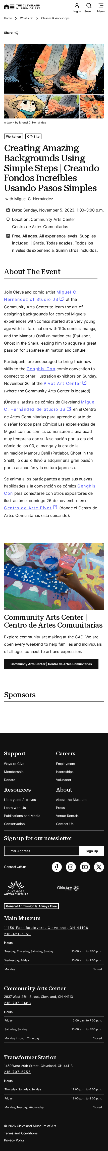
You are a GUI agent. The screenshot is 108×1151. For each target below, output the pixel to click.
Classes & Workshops (55, 18)
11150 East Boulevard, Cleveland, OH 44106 (46, 928)
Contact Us (65, 824)
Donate (9, 780)
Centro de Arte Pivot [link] (31, 507)
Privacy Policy (14, 1140)
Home (8, 18)
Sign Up (92, 851)
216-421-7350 (17, 934)
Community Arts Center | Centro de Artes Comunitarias (51, 664)
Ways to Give (14, 764)
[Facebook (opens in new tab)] (57, 867)
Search (88, 11)
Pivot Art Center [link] (66, 383)
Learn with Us (15, 808)
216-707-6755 (17, 1072)
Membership (14, 772)
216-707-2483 (17, 1003)
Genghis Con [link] (41, 368)
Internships (65, 772)
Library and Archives (20, 800)
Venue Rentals (67, 816)
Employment (65, 764)
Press (60, 808)
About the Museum (71, 800)
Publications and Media (22, 816)
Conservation (14, 824)
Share (8, 32)
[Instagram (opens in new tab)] (71, 867)
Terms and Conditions (20, 1133)
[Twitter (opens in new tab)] (99, 867)
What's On (26, 18)
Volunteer (63, 780)
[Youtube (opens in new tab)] (85, 867)
